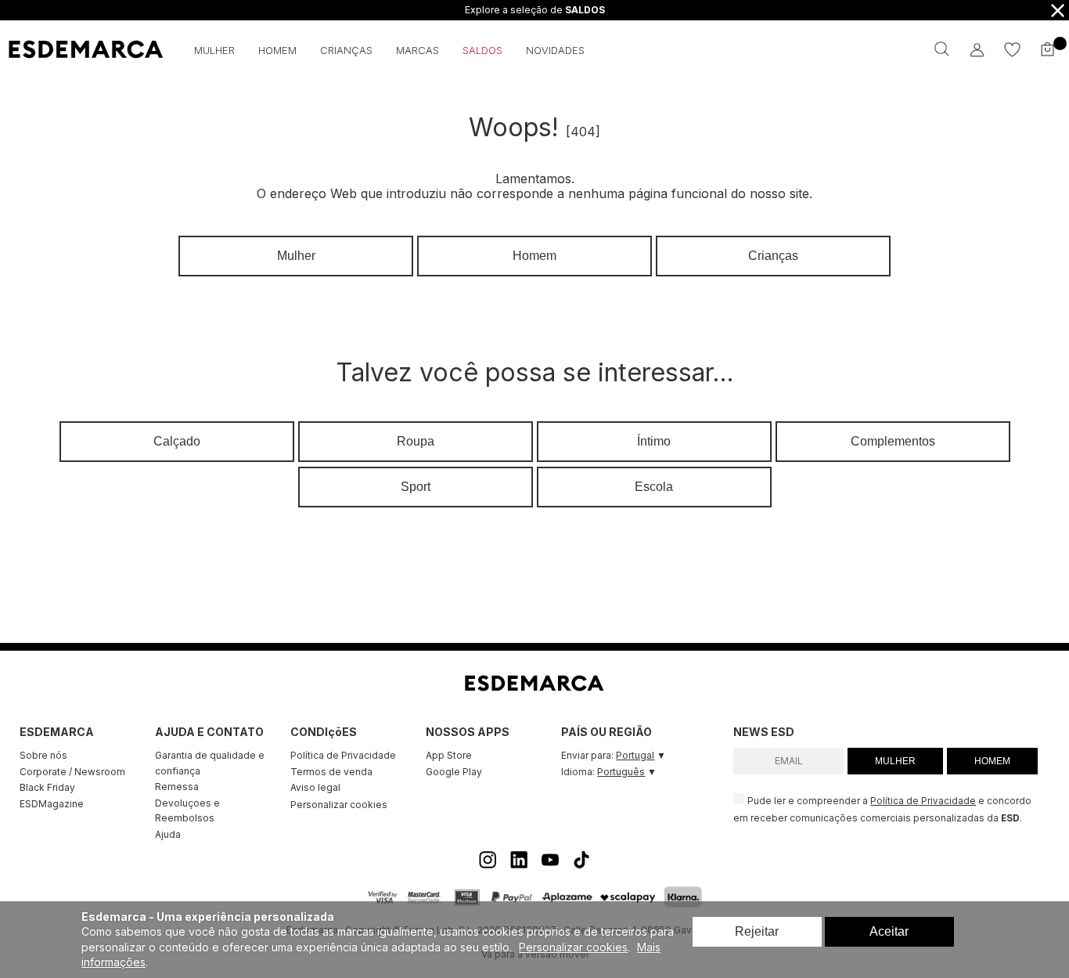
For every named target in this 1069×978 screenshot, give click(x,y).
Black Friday (47, 787)
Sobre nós (43, 755)
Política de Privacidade (343, 755)
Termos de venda (331, 772)
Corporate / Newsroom (72, 772)
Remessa (177, 786)
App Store (449, 755)
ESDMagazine (52, 804)
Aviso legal (315, 787)
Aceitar (889, 931)
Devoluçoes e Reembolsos (187, 811)
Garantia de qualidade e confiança (210, 763)
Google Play (454, 772)
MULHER (895, 761)
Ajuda (168, 834)
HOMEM (992, 761)
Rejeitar (757, 931)
